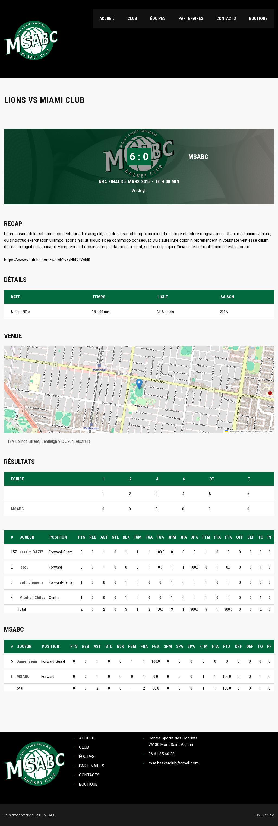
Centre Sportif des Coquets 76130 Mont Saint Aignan (173, 741)
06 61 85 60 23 (162, 753)
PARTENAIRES (91, 765)
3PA (183, 537)
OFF (239, 537)
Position (58, 537)
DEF (250, 537)
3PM (172, 537)
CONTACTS (89, 775)
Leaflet (231, 431)
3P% (194, 537)
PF (269, 537)
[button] (139, 384)
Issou (24, 567)
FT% (228, 537)
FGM (137, 537)
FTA (217, 537)
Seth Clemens (31, 582)
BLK (126, 537)
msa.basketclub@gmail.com (174, 763)
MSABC (198, 157)
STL (115, 537)
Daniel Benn (27, 661)
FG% (160, 537)
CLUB (84, 747)
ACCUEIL (87, 738)
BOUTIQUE (88, 784)
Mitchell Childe (32, 597)
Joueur (27, 537)
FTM (206, 537)
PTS (81, 537)
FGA (149, 537)
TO (260, 537)
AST (104, 537)
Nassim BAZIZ (31, 552)
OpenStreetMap (254, 431)
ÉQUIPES (86, 756)
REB (92, 537)
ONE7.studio (264, 815)
